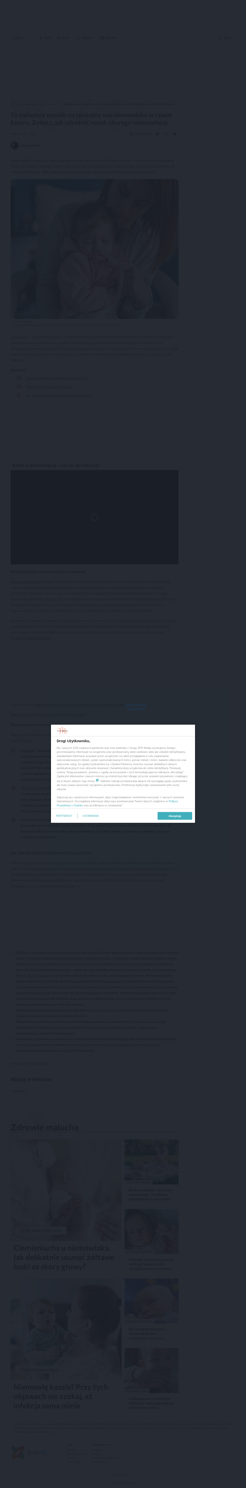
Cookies (78, 805)
